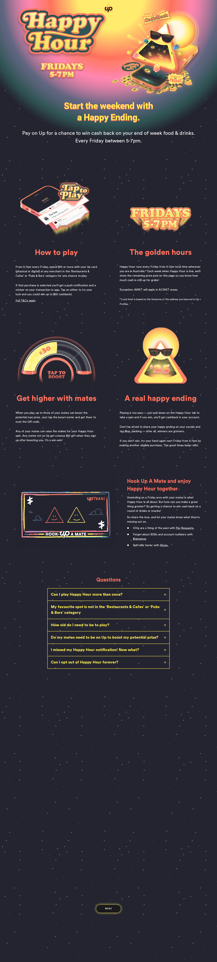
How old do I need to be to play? (80, 625)
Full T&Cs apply (26, 300)
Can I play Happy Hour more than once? (86, 594)
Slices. (164, 545)
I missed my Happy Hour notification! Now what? (95, 650)
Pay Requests (184, 528)
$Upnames (139, 538)
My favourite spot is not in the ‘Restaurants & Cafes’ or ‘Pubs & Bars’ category (105, 610)
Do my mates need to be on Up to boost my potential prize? (104, 637)
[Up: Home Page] (108, 11)
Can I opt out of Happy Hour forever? (84, 662)
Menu (108, 908)
